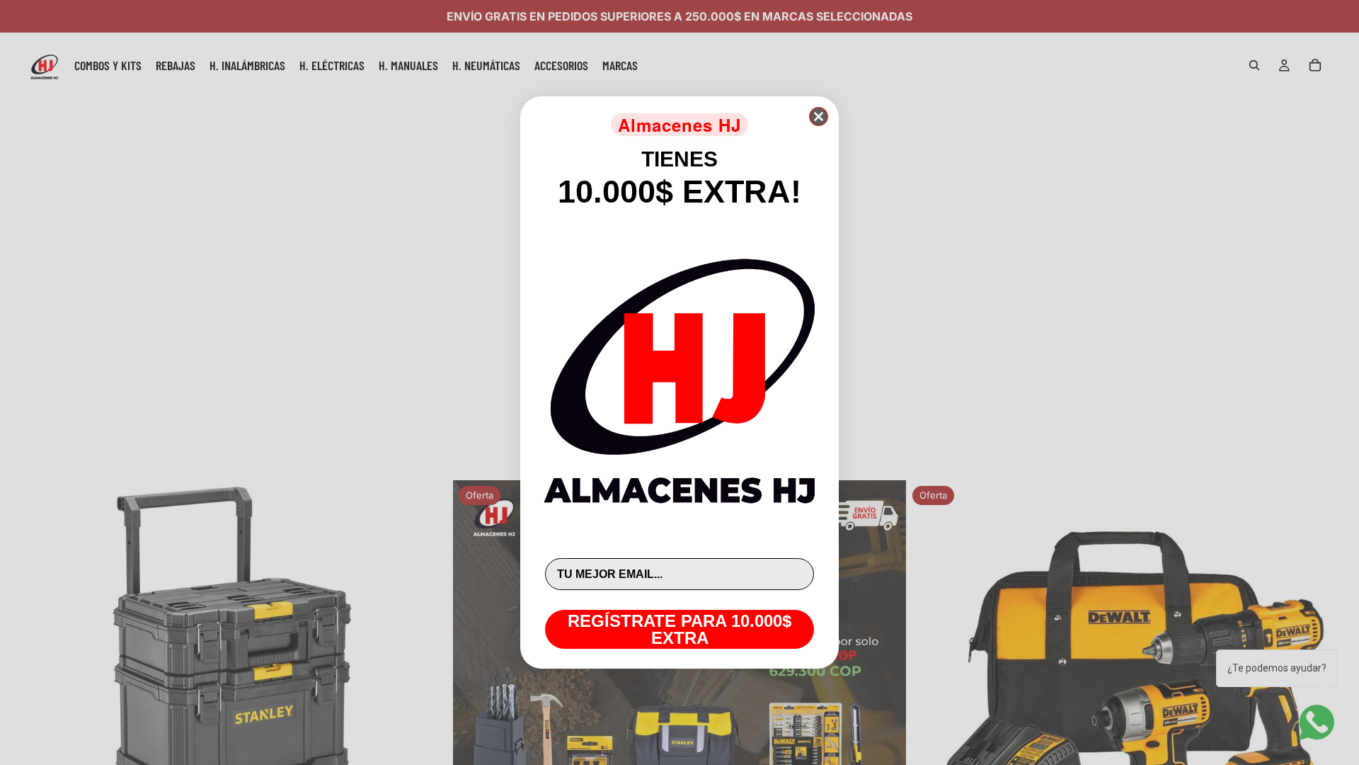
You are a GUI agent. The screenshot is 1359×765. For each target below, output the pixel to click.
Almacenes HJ (679, 124)
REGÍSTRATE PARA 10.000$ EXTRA (679, 629)
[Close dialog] (818, 116)
